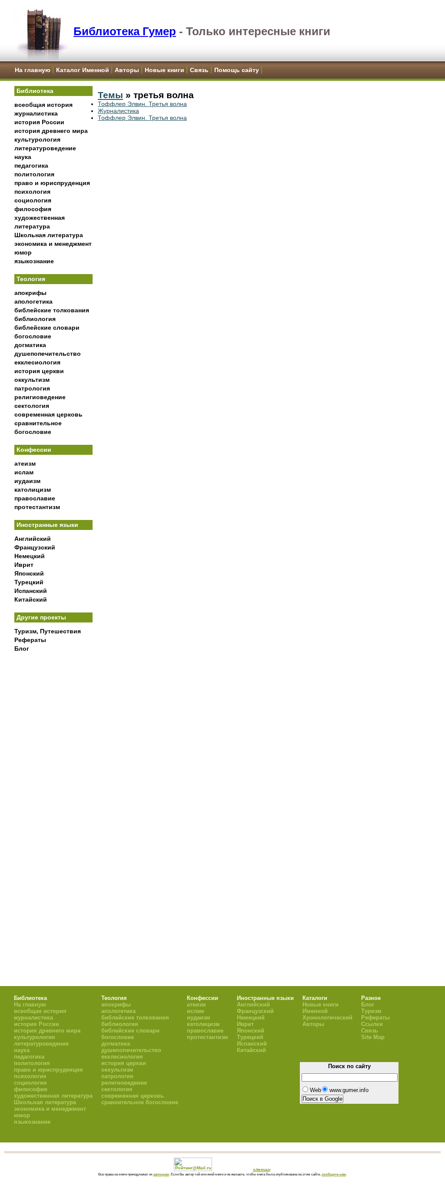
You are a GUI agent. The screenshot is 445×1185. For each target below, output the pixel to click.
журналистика (36, 113)
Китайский (30, 599)
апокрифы (30, 292)
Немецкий (29, 556)
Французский (34, 547)
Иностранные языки (47, 524)
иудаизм (27, 480)
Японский (29, 573)
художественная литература (53, 1095)
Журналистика (118, 110)
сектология (31, 405)
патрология (32, 388)
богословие (32, 336)
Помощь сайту (236, 69)
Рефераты (30, 639)
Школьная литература (48, 235)
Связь (199, 69)
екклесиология (37, 362)
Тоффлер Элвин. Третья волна (142, 103)
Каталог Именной (82, 69)
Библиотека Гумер (124, 31)
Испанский (30, 590)
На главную (32, 69)
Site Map (373, 1037)
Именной (315, 1011)
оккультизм (32, 379)
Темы (110, 95)
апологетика (33, 301)
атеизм (25, 463)
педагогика (31, 165)
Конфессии (34, 449)
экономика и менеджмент (53, 243)
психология (32, 191)
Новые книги (164, 69)
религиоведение (40, 397)
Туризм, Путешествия (47, 631)
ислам (23, 472)
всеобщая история (43, 104)
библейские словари (47, 327)
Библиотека (35, 90)
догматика (30, 344)
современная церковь (48, 414)
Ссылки (372, 1024)
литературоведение (45, 148)
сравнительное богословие (139, 1102)
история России (39, 122)
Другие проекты (41, 617)
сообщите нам (334, 1174)
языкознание (34, 261)
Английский (32, 538)
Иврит (23, 564)
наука (22, 156)
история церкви (39, 370)
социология (32, 200)
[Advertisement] (53, 799)
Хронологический (327, 1017)
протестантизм (37, 506)
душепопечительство (47, 353)
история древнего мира (51, 130)
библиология (35, 318)
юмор (23, 252)
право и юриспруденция (52, 182)
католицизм (32, 489)
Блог (21, 648)
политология (34, 174)
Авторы (127, 69)
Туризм (371, 1011)
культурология (37, 139)
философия (32, 208)
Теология (31, 278)
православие (34, 498)
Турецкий (28, 582)
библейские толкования (51, 310)
